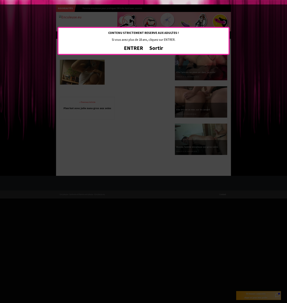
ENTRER (133, 48)
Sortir (156, 48)
